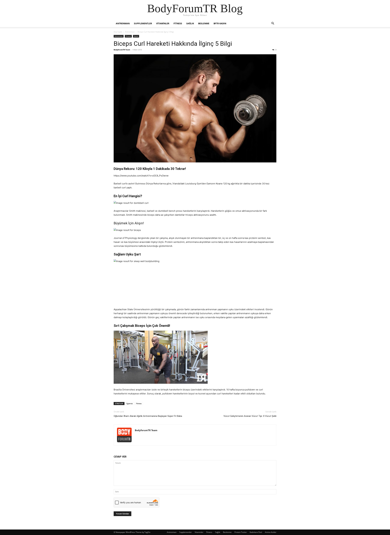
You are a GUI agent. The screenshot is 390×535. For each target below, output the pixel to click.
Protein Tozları (240, 532)
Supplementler (143, 23)
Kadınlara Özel (256, 532)
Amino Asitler (270, 532)
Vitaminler (162, 23)
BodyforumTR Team (122, 49)
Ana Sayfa (118, 32)
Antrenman (123, 23)
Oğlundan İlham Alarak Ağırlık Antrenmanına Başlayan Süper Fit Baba (148, 416)
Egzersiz (129, 403)
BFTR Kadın (220, 23)
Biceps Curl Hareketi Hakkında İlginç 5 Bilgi (173, 43)
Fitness (178, 23)
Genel (136, 36)
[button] (272, 23)
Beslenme (203, 23)
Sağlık (190, 23)
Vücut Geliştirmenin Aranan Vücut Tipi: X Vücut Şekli (249, 416)
